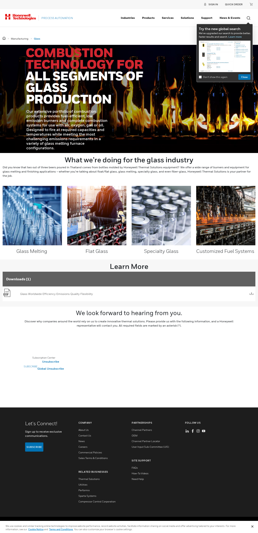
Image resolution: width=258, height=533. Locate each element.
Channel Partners (142, 429)
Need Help (138, 478)
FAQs (135, 467)
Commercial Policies (90, 452)
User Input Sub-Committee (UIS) (150, 446)
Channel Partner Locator (146, 441)
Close (244, 76)
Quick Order (234, 4)
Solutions (187, 18)
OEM (134, 435)
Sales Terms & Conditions (93, 458)
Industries (128, 18)
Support (206, 18)
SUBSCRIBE (30, 366)
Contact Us (84, 435)
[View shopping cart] (251, 4)
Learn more (235, 36)
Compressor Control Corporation (97, 501)
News (81, 441)
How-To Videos (140, 473)
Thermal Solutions (89, 478)
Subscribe (34, 446)
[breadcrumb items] (4, 38)
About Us (83, 429)
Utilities (82, 484)
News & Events (230, 18)
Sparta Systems (87, 495)
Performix (84, 490)
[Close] (252, 526)
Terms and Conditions (61, 529)
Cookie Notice (36, 529)
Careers (82, 446)
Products (148, 18)
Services (168, 18)
